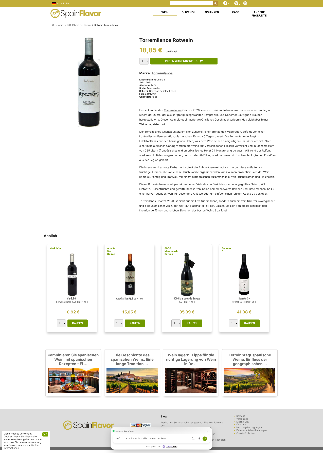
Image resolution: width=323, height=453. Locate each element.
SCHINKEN (212, 12)
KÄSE (235, 12)
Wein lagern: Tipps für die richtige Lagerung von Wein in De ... (191, 359)
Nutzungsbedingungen (249, 427)
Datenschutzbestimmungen (251, 430)
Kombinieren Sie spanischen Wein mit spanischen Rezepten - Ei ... (73, 359)
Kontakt (240, 415)
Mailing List (242, 421)
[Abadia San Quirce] (129, 295)
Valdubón (55, 248)
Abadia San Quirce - (129, 298)
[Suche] (215, 3)
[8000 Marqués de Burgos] (187, 295)
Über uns (241, 424)
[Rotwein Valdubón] (72, 295)
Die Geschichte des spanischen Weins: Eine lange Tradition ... (132, 359)
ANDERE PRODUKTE (259, 13)
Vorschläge (242, 418)
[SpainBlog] (245, 3)
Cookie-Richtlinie (245, 433)
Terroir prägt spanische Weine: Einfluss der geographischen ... (250, 359)
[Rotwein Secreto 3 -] (244, 295)
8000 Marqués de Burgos (171, 251)
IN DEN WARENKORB (180, 61)
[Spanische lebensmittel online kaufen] (75, 15)
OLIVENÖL (188, 12)
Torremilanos (162, 73)
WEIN (165, 12)
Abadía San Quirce (111, 251)
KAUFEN (77, 323)
